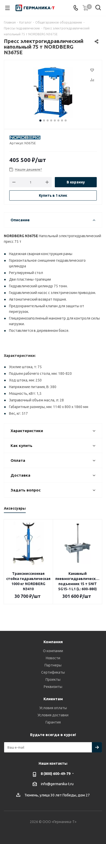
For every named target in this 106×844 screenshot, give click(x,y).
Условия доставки (53, 715)
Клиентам (53, 699)
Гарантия (53, 722)
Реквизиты (53, 687)
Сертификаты (53, 672)
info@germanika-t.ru (57, 784)
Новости (53, 658)
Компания (53, 642)
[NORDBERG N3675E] (53, 92)
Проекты (53, 679)
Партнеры (53, 665)
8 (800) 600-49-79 (55, 774)
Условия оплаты (53, 708)
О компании (53, 651)
